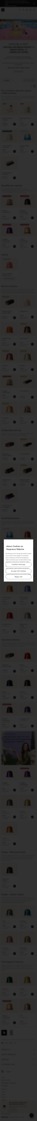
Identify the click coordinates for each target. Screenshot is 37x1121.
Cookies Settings (18, 564)
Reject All (18, 577)
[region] (18, 560)
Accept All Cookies (18, 571)
